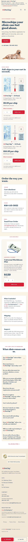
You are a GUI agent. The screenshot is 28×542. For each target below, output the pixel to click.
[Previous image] (4, 84)
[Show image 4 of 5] (15, 93)
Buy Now (6, 40)
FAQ (3, 485)
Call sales (8, 539)
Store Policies (21, 522)
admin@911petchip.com (10, 225)
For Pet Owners (5, 487)
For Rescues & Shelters (7, 482)
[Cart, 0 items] (20, 9)
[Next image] (24, 84)
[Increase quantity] (10, 112)
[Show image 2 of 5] (12, 93)
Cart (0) (21, 539)
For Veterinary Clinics (7, 480)
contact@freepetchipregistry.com (14, 517)
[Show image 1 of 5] (11, 93)
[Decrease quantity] (4, 112)
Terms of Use (12, 522)
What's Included (7, 108)
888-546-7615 (5, 500)
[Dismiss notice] (26, 4)
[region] (14, 85)
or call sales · (10, 45)
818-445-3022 (5, 496)
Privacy (5, 522)
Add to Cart (19, 112)
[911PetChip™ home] (7, 9)
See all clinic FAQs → (14, 444)
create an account (7, 5)
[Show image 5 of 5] (16, 93)
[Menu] (25, 9)
